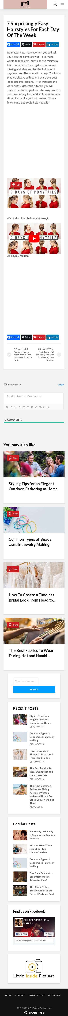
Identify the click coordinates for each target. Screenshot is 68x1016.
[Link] (40, 407)
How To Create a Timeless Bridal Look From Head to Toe (42, 754)
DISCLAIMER (54, 995)
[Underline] (15, 407)
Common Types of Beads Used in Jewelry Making (30, 542)
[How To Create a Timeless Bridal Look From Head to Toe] (20, 754)
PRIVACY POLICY (36, 995)
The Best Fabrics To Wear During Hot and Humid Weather (41, 772)
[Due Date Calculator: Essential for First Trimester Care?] (20, 876)
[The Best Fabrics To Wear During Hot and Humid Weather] (20, 771)
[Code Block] (36, 407)
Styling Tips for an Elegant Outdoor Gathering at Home (33, 486)
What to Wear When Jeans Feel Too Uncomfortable (41, 849)
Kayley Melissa (20, 255)
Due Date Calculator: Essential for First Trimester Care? (41, 877)
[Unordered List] (28, 407)
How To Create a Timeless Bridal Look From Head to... (32, 597)
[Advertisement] (34, 141)
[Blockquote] (32, 407)
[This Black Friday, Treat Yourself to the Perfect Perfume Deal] (20, 890)
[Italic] (11, 407)
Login (61, 384)
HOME (8, 995)
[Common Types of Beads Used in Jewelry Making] (20, 736)
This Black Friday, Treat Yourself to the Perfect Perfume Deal (42, 891)
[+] (49, 407)
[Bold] (7, 407)
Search (34, 689)
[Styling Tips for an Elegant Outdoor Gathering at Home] (20, 719)
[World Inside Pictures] (34, 968)
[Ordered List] (23, 407)
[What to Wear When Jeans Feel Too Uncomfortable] (20, 848)
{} (44, 407)
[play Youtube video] (34, 238)
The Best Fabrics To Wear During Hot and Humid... (31, 653)
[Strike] (19, 407)
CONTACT (20, 995)
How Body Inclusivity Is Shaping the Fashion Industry (42, 835)
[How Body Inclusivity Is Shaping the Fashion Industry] (20, 834)
